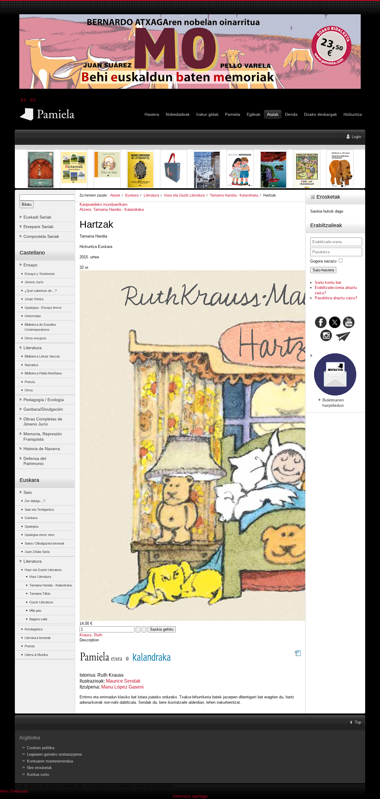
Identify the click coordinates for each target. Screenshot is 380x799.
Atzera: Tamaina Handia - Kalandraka (112, 209)
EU (33, 100)
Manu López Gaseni (122, 686)
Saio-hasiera (323, 270)
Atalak (115, 195)
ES (24, 100)
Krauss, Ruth (91, 635)
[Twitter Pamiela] (355, 327)
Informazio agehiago (190, 796)
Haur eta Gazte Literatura (184, 195)
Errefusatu (19, 791)
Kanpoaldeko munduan (99, 204)
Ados (4, 791)
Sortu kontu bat (328, 282)
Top (358, 722)
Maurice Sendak (123, 680)
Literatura (151, 195)
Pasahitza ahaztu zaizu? (336, 298)
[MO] (190, 87)
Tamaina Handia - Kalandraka (234, 195)
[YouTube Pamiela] (348, 327)
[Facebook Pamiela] (321, 327)
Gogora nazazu (323, 261)
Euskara (132, 195)
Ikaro (123, 204)
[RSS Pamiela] (326, 340)
